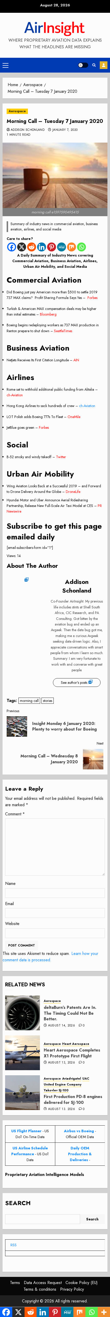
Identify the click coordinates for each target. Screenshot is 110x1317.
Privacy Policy (72, 1289)
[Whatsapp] (81, 246)
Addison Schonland (28, 130)
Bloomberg (48, 314)
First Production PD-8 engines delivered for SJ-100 (73, 1099)
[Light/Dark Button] (83, 65)
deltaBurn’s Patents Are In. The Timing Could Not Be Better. (70, 1013)
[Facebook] (11, 246)
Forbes (92, 297)
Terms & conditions (40, 1289)
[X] (21, 246)
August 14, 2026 (61, 1026)
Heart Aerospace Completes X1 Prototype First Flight (72, 1053)
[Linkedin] (41, 246)
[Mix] (71, 246)
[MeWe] (61, 246)
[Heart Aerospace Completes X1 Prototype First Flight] (22, 1052)
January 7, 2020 (65, 130)
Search (18, 1202)
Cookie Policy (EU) (81, 1283)
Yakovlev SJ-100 (56, 1090)
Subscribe (103, 65)
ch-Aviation (15, 395)
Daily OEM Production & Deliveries (80, 1154)
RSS (13, 1244)
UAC (85, 1079)
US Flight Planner (26, 1131)
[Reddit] (31, 246)
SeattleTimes (63, 330)
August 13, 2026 (61, 1063)
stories (47, 700)
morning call (29, 700)
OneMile (74, 416)
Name (10, 883)
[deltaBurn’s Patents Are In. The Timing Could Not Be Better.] (22, 1013)
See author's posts (74, 682)
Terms (15, 1283)
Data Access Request (43, 1283)
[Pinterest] (51, 246)
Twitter (61, 456)
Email (9, 904)
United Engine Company (62, 1084)
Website (12, 924)
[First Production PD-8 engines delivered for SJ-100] (22, 1092)
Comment (15, 814)
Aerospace (17, 111)
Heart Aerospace (75, 1044)
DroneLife (73, 491)
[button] (5, 65)
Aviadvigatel (71, 1079)
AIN (76, 360)
